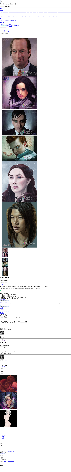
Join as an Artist (6, 31)
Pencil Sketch (41, 12)
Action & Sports (5, 16)
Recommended (3, 24)
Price (1, 18)
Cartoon (19, 12)
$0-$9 (3, 20)
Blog (9, 25)
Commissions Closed (6, 280)
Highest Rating (8, 24)
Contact (12, 25)
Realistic (55, 12)
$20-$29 (9, 20)
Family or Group (19, 16)
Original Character (43, 16)
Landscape (35, 16)
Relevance (2, 22)
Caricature (16, 12)
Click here (10, 26)
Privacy (18, 25)
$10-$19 (6, 20)
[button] (2, 453)
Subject (1, 14)
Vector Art (69, 12)
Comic (28, 12)
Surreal (62, 12)
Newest (15, 24)
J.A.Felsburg (5, 335)
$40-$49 (16, 20)
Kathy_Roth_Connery (3, 302)
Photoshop (45, 12)
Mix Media (34, 12)
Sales (12, 24)
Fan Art (23, 16)
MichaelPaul (2, 313)
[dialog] (35, 4)
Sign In (5, 451)
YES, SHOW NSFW (6, 6)
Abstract (6, 12)
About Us (3, 435)
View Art (1, 301)
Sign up (5, 30)
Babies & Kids (10, 16)
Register (5, 461)
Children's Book (23, 12)
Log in (5, 29)
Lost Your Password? (11, 451)
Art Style (1, 10)
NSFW (39, 16)
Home (1, 8)
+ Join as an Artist (3, 25)
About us (7, 25)
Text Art (65, 12)
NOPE (2, 6)
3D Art (4, 12)
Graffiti (31, 12)
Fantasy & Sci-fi (27, 16)
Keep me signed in (4, 459)
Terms (16, 25)
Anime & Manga (11, 12)
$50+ (19, 20)
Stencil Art (59, 12)
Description (4, 283)
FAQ (14, 25)
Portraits (56, 16)
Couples (14, 16)
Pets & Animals (51, 16)
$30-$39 (12, 20)
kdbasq (1, 308)
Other (37, 12)
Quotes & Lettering (61, 16)
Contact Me (2, 359)
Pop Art (52, 12)
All (1, 12)
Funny (32, 16)
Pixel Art (49, 12)
